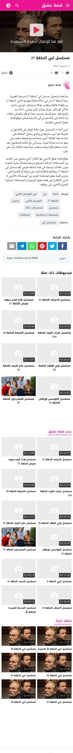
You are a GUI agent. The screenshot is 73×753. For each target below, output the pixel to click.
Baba (55, 194)
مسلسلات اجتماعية (47, 215)
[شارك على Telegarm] (21, 249)
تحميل (15, 201)
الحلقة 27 (53, 201)
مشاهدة (25, 215)
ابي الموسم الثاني (26, 194)
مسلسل (53, 208)
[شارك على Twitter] (52, 249)
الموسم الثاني (34, 201)
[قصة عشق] (67, 88)
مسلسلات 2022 (34, 208)
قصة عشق (54, 85)
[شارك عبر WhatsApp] (32, 249)
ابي (45, 194)
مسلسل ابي (49, 222)
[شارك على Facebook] (62, 249)
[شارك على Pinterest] (42, 249)
